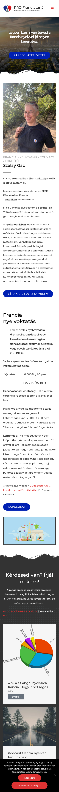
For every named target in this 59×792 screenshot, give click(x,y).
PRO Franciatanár (29, 7)
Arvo (5, 615)
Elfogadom (29, 778)
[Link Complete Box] (29, 664)
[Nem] (55, 775)
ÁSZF (6, 611)
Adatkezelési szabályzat (24, 611)
